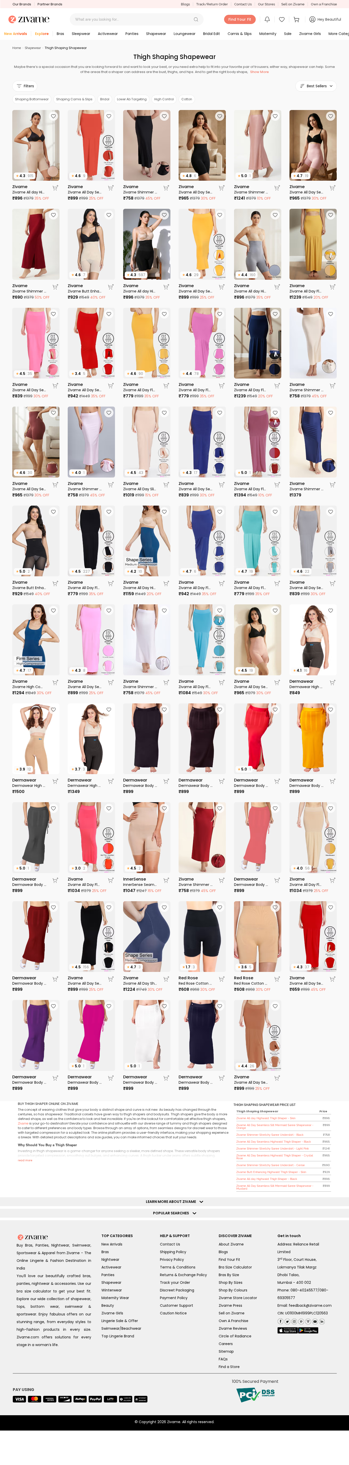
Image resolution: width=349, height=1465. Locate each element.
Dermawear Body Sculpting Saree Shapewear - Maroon (29, 983)
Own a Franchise (324, 4)
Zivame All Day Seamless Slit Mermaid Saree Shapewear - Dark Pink (29, 390)
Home (16, 48)
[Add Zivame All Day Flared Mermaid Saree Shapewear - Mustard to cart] (166, 386)
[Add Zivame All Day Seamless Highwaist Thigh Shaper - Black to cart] (222, 188)
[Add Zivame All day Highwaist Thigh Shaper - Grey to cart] (277, 287)
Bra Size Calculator (235, 1267)
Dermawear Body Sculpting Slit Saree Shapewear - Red (251, 785)
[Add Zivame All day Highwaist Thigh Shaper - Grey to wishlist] (275, 214)
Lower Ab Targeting (132, 99)
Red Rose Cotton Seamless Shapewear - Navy (196, 983)
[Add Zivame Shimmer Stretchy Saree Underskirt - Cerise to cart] (55, 287)
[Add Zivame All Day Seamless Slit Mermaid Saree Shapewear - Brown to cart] (277, 1078)
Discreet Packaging (177, 1290)
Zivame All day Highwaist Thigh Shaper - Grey (251, 291)
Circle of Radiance (235, 1336)
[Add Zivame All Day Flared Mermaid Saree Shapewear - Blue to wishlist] (219, 511)
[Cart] (297, 19)
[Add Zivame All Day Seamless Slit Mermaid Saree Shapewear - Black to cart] (111, 979)
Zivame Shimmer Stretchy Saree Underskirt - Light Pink (251, 192)
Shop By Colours (233, 1290)
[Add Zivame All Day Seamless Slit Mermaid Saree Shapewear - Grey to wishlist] (330, 511)
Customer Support (176, 1305)
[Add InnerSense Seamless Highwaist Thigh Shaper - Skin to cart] (166, 880)
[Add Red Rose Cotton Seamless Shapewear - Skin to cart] (277, 979)
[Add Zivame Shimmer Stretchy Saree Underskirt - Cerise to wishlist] (53, 214)
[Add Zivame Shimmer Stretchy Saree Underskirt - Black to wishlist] (164, 116)
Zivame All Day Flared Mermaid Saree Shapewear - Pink (196, 390)
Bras (105, 1251)
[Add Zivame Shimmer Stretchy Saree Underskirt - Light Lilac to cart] (111, 485)
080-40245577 (304, 1290)
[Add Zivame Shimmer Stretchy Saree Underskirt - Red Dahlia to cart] (222, 880)
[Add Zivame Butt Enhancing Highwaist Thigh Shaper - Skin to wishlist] (108, 214)
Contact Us (243, 4)
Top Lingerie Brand (117, 1336)
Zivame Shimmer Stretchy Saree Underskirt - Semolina (306, 390)
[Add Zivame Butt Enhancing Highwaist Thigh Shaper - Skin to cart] (111, 287)
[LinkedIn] (321, 1320)
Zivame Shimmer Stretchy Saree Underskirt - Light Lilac (85, 489)
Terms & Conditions (177, 1267)
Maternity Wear (115, 1297)
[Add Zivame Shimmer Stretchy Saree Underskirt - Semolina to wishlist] (330, 314)
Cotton (186, 99)
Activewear (111, 1267)
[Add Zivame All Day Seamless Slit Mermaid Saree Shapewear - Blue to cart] (222, 485)
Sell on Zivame (293, 4)
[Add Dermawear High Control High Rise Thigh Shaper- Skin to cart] (55, 781)
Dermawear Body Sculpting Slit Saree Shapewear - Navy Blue (196, 1082)
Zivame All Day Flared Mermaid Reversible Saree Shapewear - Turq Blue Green (196, 687)
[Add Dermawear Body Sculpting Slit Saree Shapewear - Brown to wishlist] (219, 709)
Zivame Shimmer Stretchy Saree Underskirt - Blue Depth (306, 489)
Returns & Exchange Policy (183, 1274)
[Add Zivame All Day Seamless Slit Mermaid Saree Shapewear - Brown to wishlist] (275, 1006)
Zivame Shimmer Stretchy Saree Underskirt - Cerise (29, 291)
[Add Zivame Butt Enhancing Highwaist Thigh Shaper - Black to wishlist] (53, 511)
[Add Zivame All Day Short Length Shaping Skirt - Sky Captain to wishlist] (164, 907)
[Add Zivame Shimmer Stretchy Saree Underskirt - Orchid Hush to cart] (166, 682)
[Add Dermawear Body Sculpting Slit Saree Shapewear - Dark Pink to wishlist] (108, 1006)
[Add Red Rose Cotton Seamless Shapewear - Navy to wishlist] (219, 907)
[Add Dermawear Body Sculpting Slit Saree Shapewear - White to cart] (166, 1078)
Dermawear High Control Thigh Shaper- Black (306, 687)
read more (25, 1160)
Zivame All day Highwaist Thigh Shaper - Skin (29, 192)
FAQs (223, 1359)
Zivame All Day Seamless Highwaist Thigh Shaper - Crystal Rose (306, 192)
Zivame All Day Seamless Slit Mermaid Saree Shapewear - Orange (85, 192)
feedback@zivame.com (310, 1305)
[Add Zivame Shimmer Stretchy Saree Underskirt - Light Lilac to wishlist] (108, 412)
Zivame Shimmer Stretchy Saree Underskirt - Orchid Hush (140, 687)
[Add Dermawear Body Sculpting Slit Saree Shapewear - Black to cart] (166, 781)
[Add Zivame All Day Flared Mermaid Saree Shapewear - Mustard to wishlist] (164, 314)
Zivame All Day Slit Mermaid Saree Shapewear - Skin (140, 489)
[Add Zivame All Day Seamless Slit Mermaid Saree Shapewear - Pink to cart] (111, 682)
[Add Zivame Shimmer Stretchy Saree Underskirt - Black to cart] (166, 188)
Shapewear (33, 48)
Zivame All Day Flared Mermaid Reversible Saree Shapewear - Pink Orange (85, 884)
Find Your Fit (229, 1259)
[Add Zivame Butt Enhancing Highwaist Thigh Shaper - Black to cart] (55, 583)
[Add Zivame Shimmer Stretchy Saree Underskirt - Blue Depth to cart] (333, 485)
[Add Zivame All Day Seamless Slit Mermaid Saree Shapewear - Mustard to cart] (222, 287)
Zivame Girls (112, 1313)
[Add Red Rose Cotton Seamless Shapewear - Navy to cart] (222, 979)
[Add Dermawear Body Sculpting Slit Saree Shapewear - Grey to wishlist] (53, 808)
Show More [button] (259, 71)
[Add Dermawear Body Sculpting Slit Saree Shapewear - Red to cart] (277, 781)
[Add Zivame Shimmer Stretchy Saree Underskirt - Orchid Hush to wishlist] (164, 610)
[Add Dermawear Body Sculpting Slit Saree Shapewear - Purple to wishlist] (53, 1006)
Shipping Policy (173, 1251)
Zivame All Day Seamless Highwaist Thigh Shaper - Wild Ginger (29, 489)
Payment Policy (174, 1297)
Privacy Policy (172, 1259)
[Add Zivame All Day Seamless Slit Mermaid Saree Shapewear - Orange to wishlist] (108, 116)
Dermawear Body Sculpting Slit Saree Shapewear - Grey (29, 884)
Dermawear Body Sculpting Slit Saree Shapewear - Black (140, 785)
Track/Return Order (212, 4)
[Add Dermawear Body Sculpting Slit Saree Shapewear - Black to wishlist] (164, 709)
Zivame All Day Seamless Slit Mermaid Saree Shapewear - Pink (85, 687)
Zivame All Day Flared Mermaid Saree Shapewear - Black (85, 587)
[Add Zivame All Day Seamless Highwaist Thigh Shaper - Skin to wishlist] (275, 610)
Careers (226, 1343)
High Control (164, 99)
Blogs (185, 4)
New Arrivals (111, 1244)
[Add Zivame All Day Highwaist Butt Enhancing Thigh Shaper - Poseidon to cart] (166, 583)
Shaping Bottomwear (32, 99)
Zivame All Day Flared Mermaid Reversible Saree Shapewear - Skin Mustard (306, 291)
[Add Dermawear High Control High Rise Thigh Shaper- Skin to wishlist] (53, 709)
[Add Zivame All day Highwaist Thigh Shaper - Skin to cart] (55, 188)
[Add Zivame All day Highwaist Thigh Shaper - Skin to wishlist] (53, 116)
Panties (107, 1274)
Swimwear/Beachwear (121, 1328)
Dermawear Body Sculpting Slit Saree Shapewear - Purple (29, 1082)
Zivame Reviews (233, 1328)
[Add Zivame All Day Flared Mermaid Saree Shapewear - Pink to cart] (222, 386)
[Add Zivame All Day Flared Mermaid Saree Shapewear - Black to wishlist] (108, 511)
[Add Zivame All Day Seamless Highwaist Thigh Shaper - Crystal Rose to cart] (333, 188)
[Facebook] (280, 1320)
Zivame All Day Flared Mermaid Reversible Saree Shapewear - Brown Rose (251, 489)
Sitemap (226, 1351)
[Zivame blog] (307, 1320)
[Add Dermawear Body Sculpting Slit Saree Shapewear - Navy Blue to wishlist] (219, 1006)
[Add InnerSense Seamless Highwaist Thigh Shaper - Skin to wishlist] (164, 808)
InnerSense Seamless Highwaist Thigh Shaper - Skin (140, 884)
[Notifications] (267, 19)
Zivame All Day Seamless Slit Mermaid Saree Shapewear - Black (85, 983)
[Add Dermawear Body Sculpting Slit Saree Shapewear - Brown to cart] (222, 781)
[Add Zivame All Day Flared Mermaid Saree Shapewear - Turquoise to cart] (277, 583)
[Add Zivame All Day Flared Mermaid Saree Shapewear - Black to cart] (111, 583)
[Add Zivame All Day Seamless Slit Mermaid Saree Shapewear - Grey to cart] (333, 583)
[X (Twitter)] (286, 1320)
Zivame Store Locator (238, 1297)
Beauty (107, 1305)
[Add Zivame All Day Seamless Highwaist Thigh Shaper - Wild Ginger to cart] (55, 485)
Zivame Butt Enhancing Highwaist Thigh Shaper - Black (29, 587)
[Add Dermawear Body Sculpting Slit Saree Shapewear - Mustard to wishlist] (330, 709)
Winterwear (111, 1290)
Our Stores (266, 4)
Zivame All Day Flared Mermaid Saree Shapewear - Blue (196, 587)
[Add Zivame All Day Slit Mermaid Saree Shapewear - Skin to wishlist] (164, 412)
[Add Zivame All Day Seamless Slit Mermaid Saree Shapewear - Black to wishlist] (108, 907)
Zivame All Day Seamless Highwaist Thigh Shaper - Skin (251, 687)
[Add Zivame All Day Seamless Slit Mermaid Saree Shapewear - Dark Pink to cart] (55, 386)
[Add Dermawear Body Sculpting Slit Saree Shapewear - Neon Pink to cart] (277, 880)
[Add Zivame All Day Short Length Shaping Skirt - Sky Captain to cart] (166, 979)
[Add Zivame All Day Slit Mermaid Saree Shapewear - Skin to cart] (166, 485)
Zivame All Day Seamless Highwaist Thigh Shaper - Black (196, 192)
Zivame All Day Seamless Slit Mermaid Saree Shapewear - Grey (306, 587)
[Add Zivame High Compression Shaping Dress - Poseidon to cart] (55, 682)
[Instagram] (293, 1320)
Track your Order (175, 1282)
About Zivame (231, 1244)
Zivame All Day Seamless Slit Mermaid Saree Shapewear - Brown (251, 1082)
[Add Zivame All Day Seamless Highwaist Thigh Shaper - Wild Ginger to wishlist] (53, 412)
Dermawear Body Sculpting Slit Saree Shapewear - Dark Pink (85, 1082)
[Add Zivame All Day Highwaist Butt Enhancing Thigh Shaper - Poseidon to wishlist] (164, 511)
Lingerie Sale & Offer (119, 1320)
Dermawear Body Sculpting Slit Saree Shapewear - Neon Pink (251, 884)
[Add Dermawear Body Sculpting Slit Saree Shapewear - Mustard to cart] (333, 781)
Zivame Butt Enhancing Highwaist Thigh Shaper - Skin (85, 291)
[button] (196, 19)
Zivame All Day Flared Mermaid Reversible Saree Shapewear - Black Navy (251, 390)
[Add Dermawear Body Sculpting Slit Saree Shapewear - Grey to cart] (55, 880)
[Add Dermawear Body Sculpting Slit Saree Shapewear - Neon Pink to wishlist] (275, 808)
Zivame (23, 1123)
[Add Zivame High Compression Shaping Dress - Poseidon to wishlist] (53, 610)
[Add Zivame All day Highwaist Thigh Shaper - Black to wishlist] (164, 214)
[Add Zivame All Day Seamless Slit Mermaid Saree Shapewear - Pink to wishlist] (108, 610)
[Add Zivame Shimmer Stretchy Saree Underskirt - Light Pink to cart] (277, 188)
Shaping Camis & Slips (74, 99)
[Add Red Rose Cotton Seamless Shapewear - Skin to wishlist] (275, 907)
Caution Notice (173, 1313)
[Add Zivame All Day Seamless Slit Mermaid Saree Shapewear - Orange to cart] (111, 188)
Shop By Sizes (230, 1282)
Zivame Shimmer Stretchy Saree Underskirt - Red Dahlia (196, 884)
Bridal (104, 99)
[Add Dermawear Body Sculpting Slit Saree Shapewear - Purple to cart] (55, 1078)
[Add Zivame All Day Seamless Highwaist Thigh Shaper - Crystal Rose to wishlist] (330, 116)
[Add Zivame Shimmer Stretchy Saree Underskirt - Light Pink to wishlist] (275, 116)
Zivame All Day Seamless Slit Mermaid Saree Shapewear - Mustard (196, 291)
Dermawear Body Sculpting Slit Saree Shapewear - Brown (196, 785)
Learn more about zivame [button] (172, 1201)
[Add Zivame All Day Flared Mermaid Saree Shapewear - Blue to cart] (222, 583)
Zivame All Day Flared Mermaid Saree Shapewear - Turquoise (251, 587)
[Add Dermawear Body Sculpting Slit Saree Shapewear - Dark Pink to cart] (111, 1078)
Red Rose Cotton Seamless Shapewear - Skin (251, 983)
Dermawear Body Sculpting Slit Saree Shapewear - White (140, 1082)
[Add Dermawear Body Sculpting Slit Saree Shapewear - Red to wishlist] (275, 709)
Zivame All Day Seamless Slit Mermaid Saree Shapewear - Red (85, 390)
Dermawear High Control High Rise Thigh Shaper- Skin (29, 785)
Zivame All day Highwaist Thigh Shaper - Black (140, 291)
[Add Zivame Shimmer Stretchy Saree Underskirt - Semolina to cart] (333, 386)
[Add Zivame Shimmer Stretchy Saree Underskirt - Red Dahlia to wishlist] (219, 808)
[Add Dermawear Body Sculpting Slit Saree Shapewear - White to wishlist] (164, 1006)
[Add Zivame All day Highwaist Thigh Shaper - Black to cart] (166, 287)
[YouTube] (314, 1320)
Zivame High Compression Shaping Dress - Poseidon (29, 687)
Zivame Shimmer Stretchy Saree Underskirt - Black (140, 192)
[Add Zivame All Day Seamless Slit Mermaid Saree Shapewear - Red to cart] (111, 386)
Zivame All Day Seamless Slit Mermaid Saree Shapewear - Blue (196, 489)
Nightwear (110, 1259)
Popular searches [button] (172, 1213)
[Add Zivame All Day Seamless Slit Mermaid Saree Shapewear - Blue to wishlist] (219, 412)
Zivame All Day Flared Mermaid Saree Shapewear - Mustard (140, 390)
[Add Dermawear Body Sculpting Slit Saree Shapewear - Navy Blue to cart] (222, 1078)
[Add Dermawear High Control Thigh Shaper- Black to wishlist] (330, 610)
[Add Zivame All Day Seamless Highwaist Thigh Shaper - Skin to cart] (277, 682)
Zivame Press (230, 1305)
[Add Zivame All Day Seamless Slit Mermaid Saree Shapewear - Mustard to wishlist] (219, 214)
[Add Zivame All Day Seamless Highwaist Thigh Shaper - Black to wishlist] (219, 116)
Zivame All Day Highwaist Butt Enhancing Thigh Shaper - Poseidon (140, 587)
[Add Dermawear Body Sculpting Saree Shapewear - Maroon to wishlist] (53, 907)
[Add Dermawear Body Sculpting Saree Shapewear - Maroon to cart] (55, 979)
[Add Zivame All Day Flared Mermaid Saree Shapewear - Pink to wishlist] (219, 314)
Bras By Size (229, 1274)
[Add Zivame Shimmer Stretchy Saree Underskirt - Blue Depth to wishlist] (330, 412)
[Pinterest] (300, 1320)
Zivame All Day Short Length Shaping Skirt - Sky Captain (140, 983)
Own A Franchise (233, 1320)
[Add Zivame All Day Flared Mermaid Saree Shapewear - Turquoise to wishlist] (275, 511)
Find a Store (229, 1366)
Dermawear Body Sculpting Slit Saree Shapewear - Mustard (306, 785)
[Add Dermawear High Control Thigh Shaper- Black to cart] (333, 682)
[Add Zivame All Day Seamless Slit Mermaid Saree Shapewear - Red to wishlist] (108, 314)
